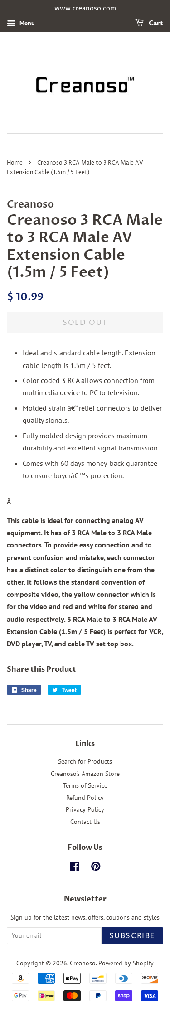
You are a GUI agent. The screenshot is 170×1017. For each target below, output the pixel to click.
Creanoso (83, 963)
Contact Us (85, 822)
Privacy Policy (85, 809)
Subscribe (132, 936)
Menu (26, 23)
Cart (155, 23)
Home (15, 163)
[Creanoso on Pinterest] (96, 868)
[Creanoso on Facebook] (74, 868)
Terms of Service (85, 785)
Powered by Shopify (126, 963)
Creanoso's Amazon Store (85, 774)
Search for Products (85, 761)
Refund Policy (85, 798)
